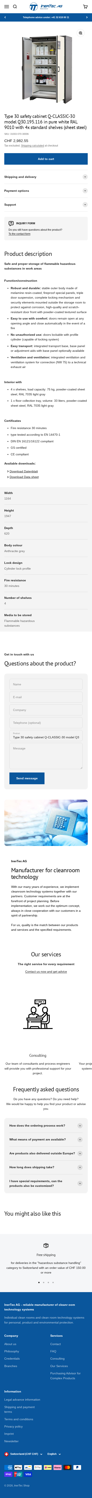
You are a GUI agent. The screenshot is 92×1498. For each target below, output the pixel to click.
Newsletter (11, 1441)
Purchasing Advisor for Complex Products (65, 1376)
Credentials (12, 1358)
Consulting (57, 1358)
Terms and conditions (18, 1419)
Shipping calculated (32, 145)
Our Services (59, 1366)
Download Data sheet (24, 477)
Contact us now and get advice (46, 971)
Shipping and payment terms (19, 1409)
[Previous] (5, 17)
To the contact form (19, 233)
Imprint (9, 1433)
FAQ (53, 1351)
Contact (55, 1344)
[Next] (87, 17)
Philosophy (11, 1351)
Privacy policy (13, 1426)
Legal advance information (22, 1399)
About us (10, 1344)
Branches (10, 1366)
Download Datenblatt (24, 471)
